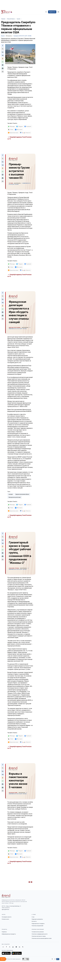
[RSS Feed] (22, 947)
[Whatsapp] (3, 947)
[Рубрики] (58, 11)
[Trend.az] (6, 12)
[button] (2, 45)
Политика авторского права (39, 936)
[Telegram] (16, 947)
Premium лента (5, 919)
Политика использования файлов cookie (41, 938)
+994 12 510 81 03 (5, 907)
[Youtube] (13, 947)
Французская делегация (15, 497)
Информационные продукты (9, 934)
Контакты (34, 921)
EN (52, 959)
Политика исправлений (37, 925)
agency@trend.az (5, 909)
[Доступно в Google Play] (17, 953)
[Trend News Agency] (6, 896)
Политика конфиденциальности (39, 934)
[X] (9, 947)
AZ (55, 959)
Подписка (4, 931)
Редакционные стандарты (38, 923)
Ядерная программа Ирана (22, 494)
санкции (11, 494)
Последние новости (6, 917)
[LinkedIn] (19, 947)
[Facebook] (6, 947)
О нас (33, 917)
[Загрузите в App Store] (6, 953)
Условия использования (38, 931)
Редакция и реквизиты (37, 919)
